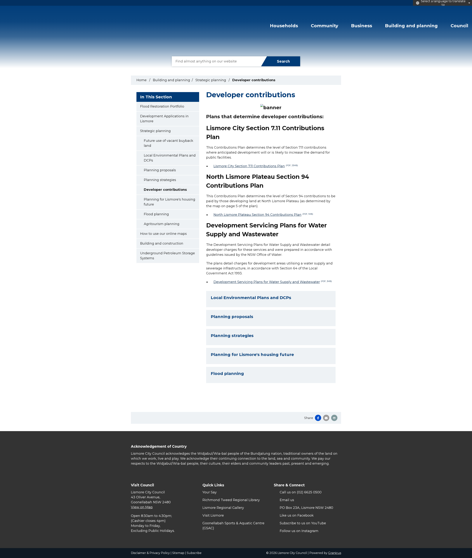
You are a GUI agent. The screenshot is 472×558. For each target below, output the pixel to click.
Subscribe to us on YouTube (303, 523)
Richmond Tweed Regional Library (231, 500)
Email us (287, 500)
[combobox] (442, 3)
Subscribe (194, 553)
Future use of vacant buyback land (168, 143)
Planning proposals (160, 170)
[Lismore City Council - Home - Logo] (33, 28)
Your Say (209, 492)
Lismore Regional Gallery (223, 508)
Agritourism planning (161, 224)
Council (459, 25)
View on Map (142, 507)
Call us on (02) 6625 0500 (301, 492)
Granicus (334, 553)
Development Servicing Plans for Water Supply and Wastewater (273, 282)
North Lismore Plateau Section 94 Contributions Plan (263, 215)
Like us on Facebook (297, 515)
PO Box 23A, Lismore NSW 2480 (306, 508)
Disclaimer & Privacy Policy (150, 553)
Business (361, 25)
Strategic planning (211, 80)
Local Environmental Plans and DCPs (170, 157)
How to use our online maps (163, 234)
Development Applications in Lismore (164, 118)
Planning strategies (160, 180)
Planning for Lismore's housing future (169, 201)
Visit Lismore (213, 515)
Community (324, 25)
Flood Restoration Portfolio (162, 106)
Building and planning (411, 25)
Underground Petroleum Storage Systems (167, 255)
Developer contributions (165, 190)
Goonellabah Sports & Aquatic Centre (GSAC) (233, 525)
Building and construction (161, 243)
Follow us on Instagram (299, 531)
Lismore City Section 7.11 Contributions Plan (256, 166)
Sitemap (178, 553)
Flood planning (156, 214)
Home (141, 80)
